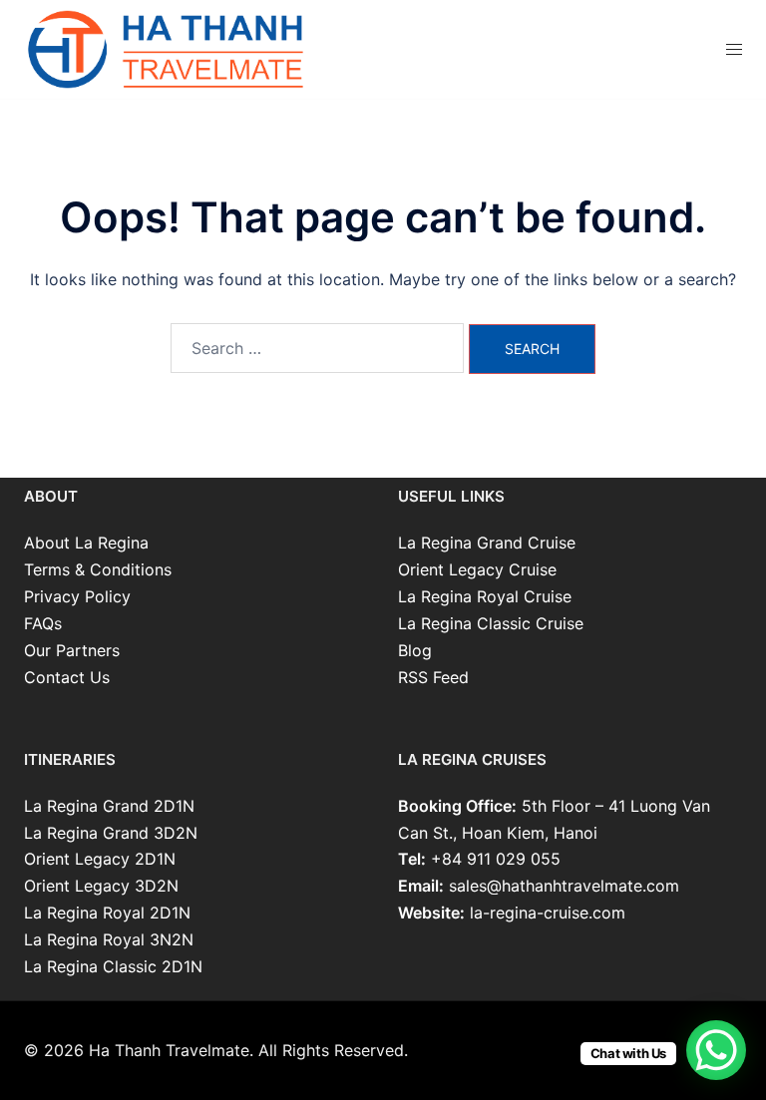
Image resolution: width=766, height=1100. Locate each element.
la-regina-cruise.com (547, 912)
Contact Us (67, 677)
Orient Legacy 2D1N (100, 859)
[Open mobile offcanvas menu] (734, 49)
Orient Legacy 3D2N (101, 886)
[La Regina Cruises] (168, 48)
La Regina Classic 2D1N (113, 966)
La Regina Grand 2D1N (109, 806)
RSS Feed (433, 677)
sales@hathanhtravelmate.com (564, 886)
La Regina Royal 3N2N (108, 939)
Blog (415, 650)
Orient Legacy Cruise (477, 569)
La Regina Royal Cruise (485, 596)
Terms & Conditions (98, 569)
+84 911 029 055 (496, 859)
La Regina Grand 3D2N (110, 833)
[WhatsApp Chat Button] (716, 1050)
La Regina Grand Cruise (486, 542)
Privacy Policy (77, 596)
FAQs (43, 623)
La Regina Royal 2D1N (107, 912)
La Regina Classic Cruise (490, 623)
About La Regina (86, 542)
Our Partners (72, 650)
